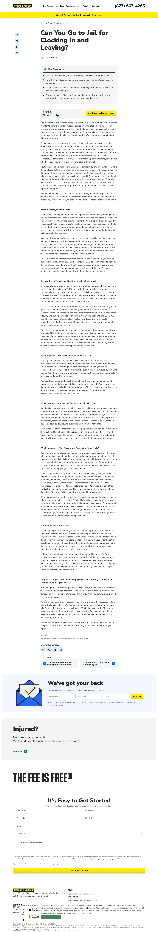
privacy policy (61, 864)
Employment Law (61, 23)
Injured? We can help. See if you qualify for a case (78, 15)
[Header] (22, 6)
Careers (79, 894)
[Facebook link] (23, 911)
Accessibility (73, 900)
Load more (17, 751)
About (85, 6)
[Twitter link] (23, 909)
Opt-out (82, 900)
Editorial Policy (92, 900)
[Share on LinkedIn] (17, 47)
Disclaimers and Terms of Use (67, 931)
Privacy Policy (76, 702)
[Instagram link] (23, 917)
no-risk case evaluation (64, 625)
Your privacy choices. (51, 917)
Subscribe (137, 696)
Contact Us (87, 894)
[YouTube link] (23, 914)
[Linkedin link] (23, 920)
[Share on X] (17, 41)
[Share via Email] (17, 53)
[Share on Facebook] (17, 35)
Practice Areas (72, 6)
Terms (42, 864)
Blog (50, 23)
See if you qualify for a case (101, 113)
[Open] (102, 6)
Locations (60, 6)
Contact (95, 6)
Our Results (48, 6)
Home (42, 23)
